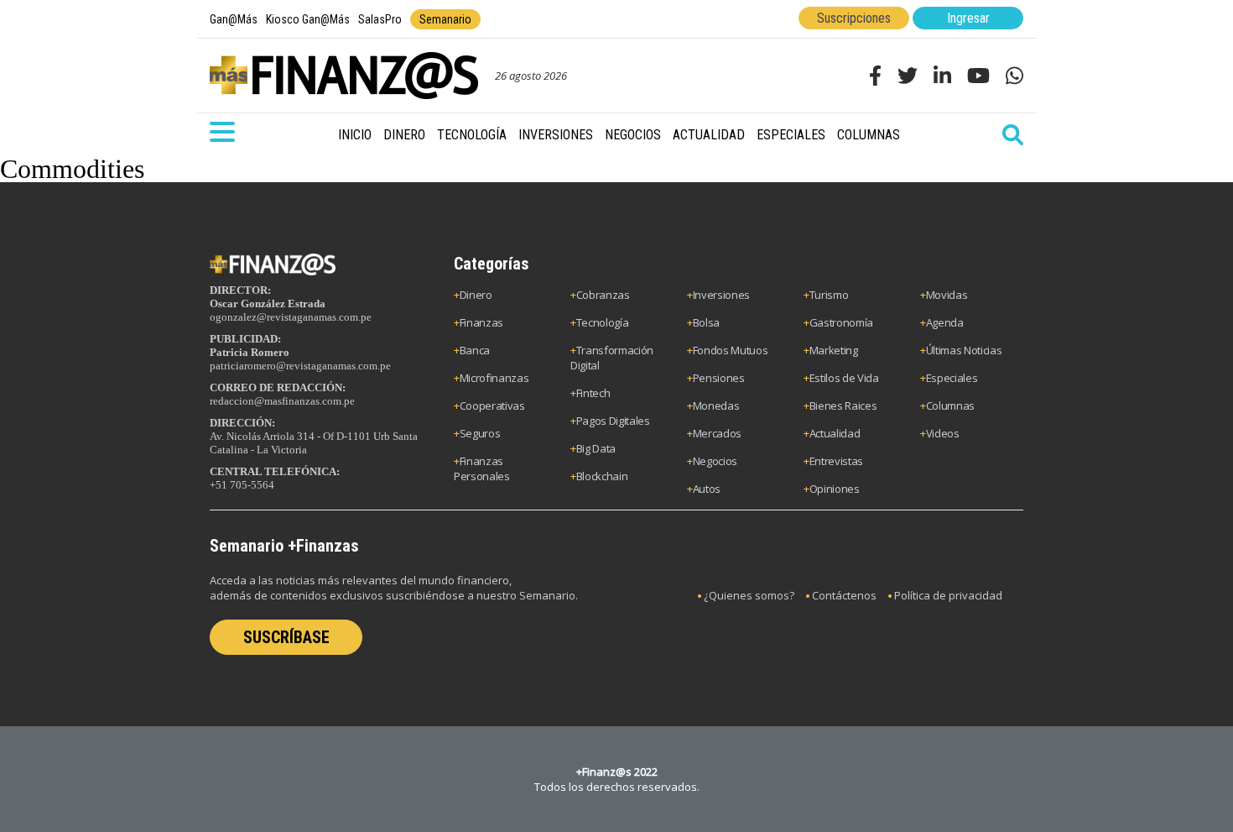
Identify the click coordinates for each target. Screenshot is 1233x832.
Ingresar (968, 18)
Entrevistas (836, 460)
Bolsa (706, 322)
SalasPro (380, 19)
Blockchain (602, 476)
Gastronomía (841, 322)
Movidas (947, 294)
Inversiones (555, 135)
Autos (707, 488)
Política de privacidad (948, 595)
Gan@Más (234, 19)
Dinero (404, 135)
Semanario (445, 19)
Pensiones (719, 377)
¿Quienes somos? (749, 595)
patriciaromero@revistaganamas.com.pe (300, 365)
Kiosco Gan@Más (308, 19)
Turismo (829, 294)
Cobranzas (603, 294)
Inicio (355, 135)
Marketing (833, 350)
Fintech (593, 392)
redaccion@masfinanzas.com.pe (282, 401)
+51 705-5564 (242, 485)
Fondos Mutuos (730, 350)
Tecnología (472, 135)
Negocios (633, 135)
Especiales (791, 135)
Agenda (945, 322)
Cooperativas (492, 405)
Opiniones (834, 488)
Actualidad (709, 135)
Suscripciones (854, 18)
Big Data (596, 448)
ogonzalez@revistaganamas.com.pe (291, 317)
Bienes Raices (843, 405)
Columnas (868, 135)
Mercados (717, 433)
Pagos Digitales (613, 420)
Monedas (716, 405)
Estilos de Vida (844, 377)
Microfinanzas (494, 377)
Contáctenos (844, 595)
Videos (943, 433)
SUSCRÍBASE (286, 637)
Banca (475, 350)
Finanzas (481, 322)
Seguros (480, 433)
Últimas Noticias (964, 350)
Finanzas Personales (482, 468)
